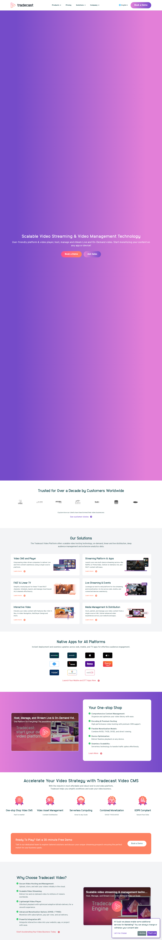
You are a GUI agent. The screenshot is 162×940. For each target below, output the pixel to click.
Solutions (80, 5)
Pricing (68, 5)
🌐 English (123, 5)
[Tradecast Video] (22, 5)
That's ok (152, 933)
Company (94, 5)
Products (56, 5)
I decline (142, 933)
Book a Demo (140, 5)
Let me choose (120, 933)
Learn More (114, 258)
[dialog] (136, 928)
